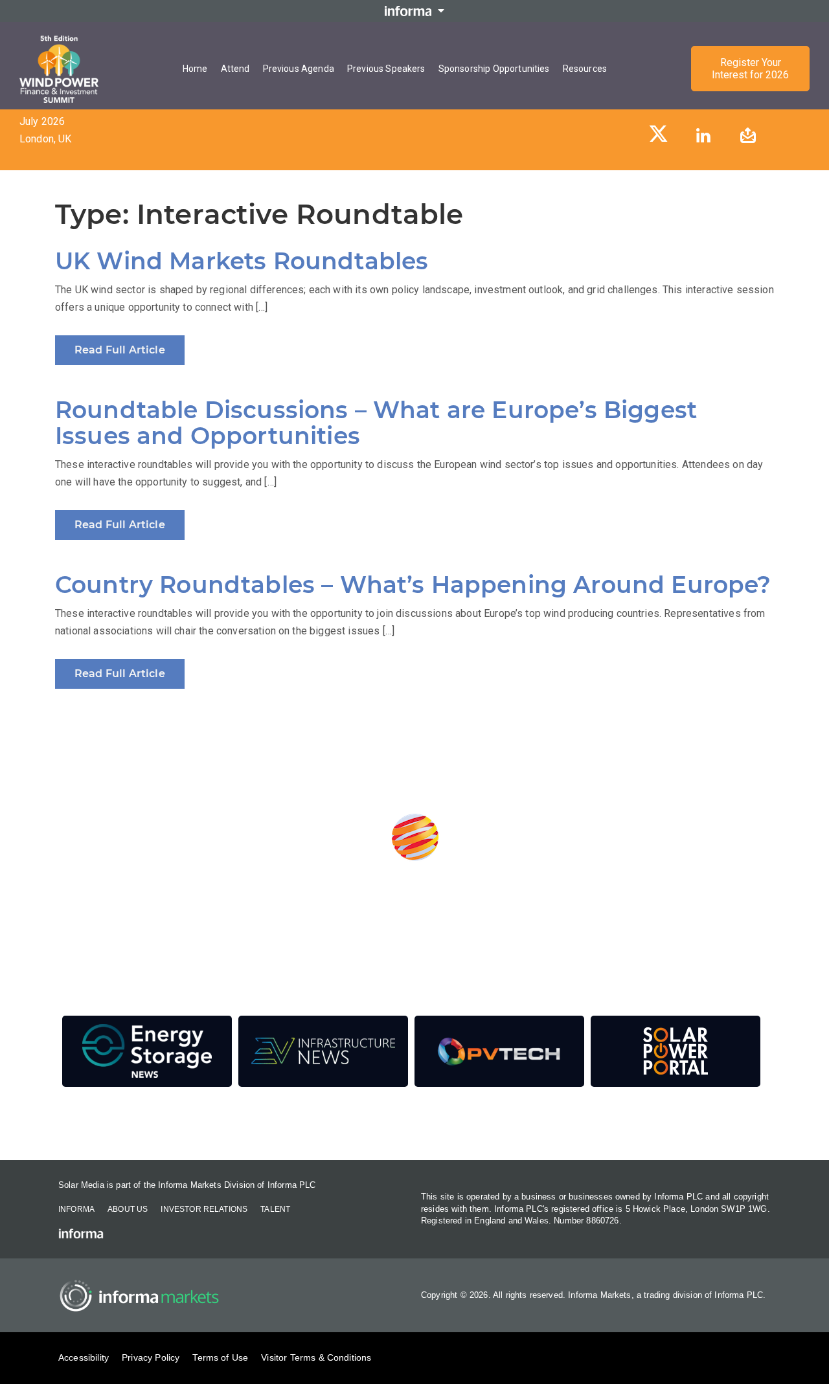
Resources (585, 68)
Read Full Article (119, 350)
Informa (76, 1209)
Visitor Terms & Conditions (316, 1357)
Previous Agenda (298, 68)
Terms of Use (220, 1357)
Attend (235, 68)
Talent (275, 1209)
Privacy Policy (150, 1357)
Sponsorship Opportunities (494, 68)
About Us (128, 1209)
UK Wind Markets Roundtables (241, 261)
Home (195, 68)
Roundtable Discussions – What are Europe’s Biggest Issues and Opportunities (376, 423)
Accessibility (83, 1357)
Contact (414, 1125)
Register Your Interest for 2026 (750, 68)
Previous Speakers (386, 68)
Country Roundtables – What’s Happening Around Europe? (413, 584)
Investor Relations (204, 1209)
